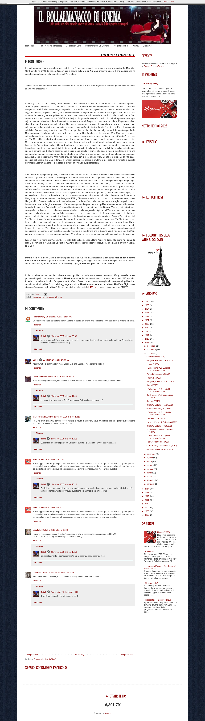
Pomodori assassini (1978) (158, 374)
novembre (151, 350)
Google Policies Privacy (154, 66)
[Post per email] (45, 294)
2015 (147, 343)
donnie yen (43, 297)
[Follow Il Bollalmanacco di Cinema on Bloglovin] (159, 285)
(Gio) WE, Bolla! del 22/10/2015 (160, 381)
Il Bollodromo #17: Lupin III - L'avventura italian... (159, 413)
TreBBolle (149, 551)
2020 (147, 324)
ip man (51, 297)
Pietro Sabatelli (40, 377)
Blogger (107, 713)
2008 (147, 511)
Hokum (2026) (163, 532)
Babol (43, 336)
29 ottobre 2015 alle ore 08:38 (54, 530)
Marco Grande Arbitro (43, 417)
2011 (147, 500)
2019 (147, 328)
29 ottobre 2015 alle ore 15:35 (61, 573)
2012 (147, 496)
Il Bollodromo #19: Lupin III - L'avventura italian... (159, 369)
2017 (147, 335)
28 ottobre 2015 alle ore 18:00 (51, 508)
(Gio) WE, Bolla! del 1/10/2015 (160, 449)
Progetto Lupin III (121, 46)
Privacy (135, 46)
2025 (147, 305)
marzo (150, 476)
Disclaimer (147, 46)
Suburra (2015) (153, 401)
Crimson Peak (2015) (156, 357)
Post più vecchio (127, 655)
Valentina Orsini (40, 573)
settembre (151, 454)
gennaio (151, 484)
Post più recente (33, 655)
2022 (147, 316)
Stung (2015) (152, 385)
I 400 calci (93, 287)
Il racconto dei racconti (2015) (158, 600)
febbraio (151, 480)
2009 (147, 507)
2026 (147, 301)
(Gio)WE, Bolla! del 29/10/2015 (160, 360)
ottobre (150, 353)
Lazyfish (37, 530)
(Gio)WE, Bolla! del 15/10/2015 (160, 405)
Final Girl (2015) (154, 378)
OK (172, 2)
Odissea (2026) (150, 83)
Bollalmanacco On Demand (97, 46)
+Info (165, 2)
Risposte (39, 330)
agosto (150, 458)
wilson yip (58, 297)
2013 (147, 492)
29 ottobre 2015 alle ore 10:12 (64, 439)
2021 (147, 320)
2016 (147, 339)
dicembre (151, 346)
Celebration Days (73, 46)
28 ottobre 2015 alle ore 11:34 (64, 396)
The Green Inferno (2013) (158, 442)
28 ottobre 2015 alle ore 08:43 (59, 317)
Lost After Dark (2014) (156, 418)
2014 (147, 489)
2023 (147, 313)
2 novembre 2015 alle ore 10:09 (64, 592)
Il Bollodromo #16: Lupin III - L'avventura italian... (159, 437)
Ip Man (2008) (153, 364)
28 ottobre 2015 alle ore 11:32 (61, 377)
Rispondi (37, 325)
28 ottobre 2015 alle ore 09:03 (64, 336)
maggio (150, 469)
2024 (147, 309)
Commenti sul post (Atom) (45, 659)
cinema (35, 297)
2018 (147, 331)
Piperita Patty (39, 317)
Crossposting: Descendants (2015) (162, 445)
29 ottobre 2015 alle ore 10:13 (64, 484)
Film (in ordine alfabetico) (51, 46)
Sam (35, 460)
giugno (150, 465)
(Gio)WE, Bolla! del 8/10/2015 (159, 426)
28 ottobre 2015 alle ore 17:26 (67, 417)
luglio (149, 461)
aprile (149, 473)
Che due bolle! (151, 583)
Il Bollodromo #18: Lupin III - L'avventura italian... (159, 390)
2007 (147, 515)
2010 (147, 504)
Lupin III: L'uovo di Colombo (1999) (162, 422)
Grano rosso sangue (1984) (159, 409)
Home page (30, 46)
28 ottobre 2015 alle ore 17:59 (51, 460)
